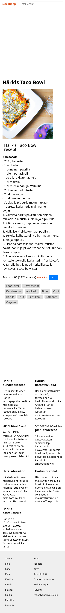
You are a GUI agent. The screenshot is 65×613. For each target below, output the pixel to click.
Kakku (8, 594)
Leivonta (9, 605)
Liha (7, 563)
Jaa (53, 277)
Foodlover (12, 286)
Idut (21, 297)
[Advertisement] (32, 43)
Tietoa (8, 558)
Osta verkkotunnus (44, 579)
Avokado (32, 291)
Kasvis (8, 584)
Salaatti (9, 589)
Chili (56, 291)
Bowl (45, 291)
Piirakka (9, 600)
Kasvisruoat (31, 286)
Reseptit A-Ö (40, 574)
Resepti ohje (9, 4)
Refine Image (41, 584)
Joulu (36, 558)
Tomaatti (51, 297)
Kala (7, 574)
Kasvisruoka (14, 291)
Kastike (9, 579)
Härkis (10, 297)
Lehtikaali (35, 297)
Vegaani (11, 302)
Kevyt (36, 568)
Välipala (38, 563)
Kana (8, 568)
